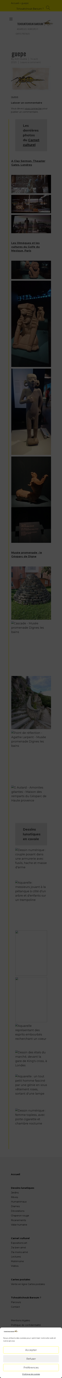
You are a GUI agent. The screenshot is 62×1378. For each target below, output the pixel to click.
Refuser (31, 1358)
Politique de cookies (31, 1374)
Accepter (31, 1349)
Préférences (31, 1367)
